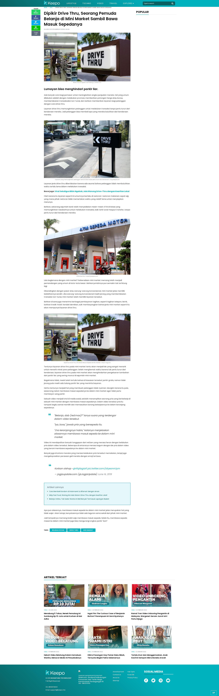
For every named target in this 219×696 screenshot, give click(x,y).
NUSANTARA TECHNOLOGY (61, 678)
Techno (86, 3)
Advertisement (118, 672)
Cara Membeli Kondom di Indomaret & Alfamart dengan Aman (74, 491)
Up (213, 692)
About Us (116, 678)
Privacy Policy (133, 678)
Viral (51, 7)
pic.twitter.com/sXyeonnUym (103, 468)
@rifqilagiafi (80, 468)
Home (45, 7)
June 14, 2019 (105, 474)
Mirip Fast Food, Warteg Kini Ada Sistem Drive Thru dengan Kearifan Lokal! (78, 495)
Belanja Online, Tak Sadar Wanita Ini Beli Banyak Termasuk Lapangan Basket (79, 499)
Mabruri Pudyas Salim (61, 29)
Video (100, 3)
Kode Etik (131, 675)
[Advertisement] (109, 557)
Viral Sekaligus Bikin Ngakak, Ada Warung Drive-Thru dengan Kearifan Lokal (92, 191)
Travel (113, 3)
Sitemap (116, 680)
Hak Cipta (131, 672)
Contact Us (117, 675)
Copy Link (35, 33)
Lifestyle (72, 3)
